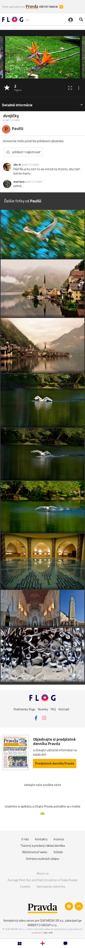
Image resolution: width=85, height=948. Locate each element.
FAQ (53, 709)
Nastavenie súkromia (51, 886)
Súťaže (58, 852)
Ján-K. (17, 164)
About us (43, 873)
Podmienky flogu (24, 709)
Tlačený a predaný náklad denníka (42, 845)
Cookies (25, 886)
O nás (25, 839)
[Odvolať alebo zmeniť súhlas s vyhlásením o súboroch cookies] (69, 906)
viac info (48, 933)
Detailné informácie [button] (17, 105)
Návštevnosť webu (34, 852)
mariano (19, 182)
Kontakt (64, 709)
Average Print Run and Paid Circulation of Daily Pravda (42, 880)
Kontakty (41, 839)
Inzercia (59, 839)
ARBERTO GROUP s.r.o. (42, 925)
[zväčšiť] (70, 88)
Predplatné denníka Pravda (54, 763)
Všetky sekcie (48, 7)
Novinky (43, 709)
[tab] (42, 103)
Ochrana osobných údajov (42, 858)
